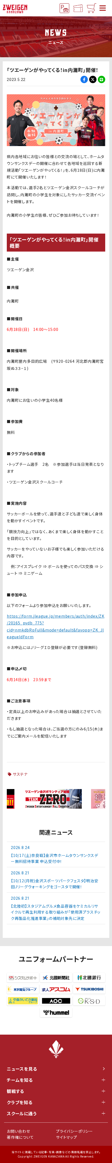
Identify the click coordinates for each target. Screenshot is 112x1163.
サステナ (20, 774)
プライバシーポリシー (74, 1131)
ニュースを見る (22, 1069)
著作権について (20, 1137)
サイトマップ (66, 1137)
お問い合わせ (18, 1131)
